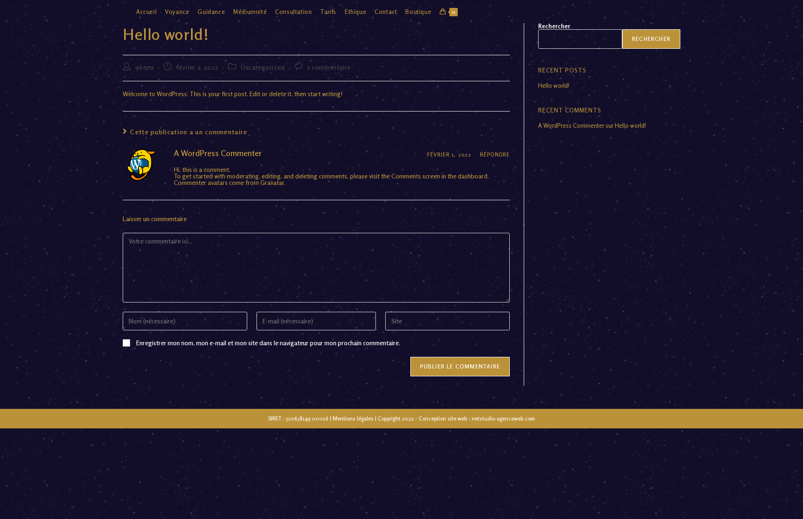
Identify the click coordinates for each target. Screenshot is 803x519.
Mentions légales (353, 418)
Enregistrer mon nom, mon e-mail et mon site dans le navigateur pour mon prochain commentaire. (268, 343)
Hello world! (553, 85)
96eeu (144, 67)
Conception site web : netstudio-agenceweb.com (477, 418)
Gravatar (272, 182)
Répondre (495, 154)
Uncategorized (263, 67)
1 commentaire (329, 67)
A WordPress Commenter (218, 153)
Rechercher (554, 26)
